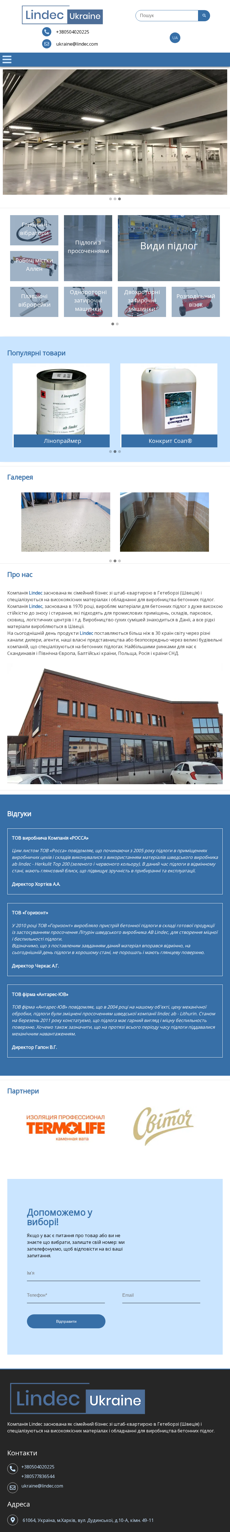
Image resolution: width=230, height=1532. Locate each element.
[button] (110, 199)
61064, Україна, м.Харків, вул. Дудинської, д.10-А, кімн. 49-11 (88, 1520)
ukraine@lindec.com (42, 1486)
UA (175, 37)
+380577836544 (37, 1476)
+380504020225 (37, 1467)
